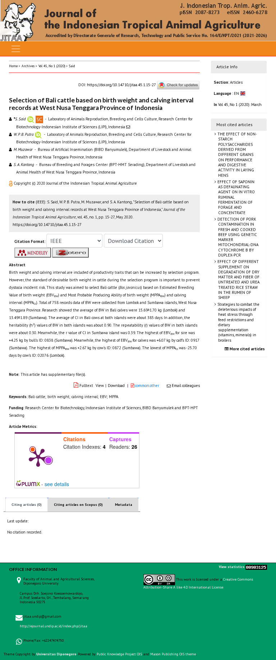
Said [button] (72, 66)
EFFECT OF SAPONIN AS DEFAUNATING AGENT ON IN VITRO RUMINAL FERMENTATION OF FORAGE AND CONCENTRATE (235, 197)
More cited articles (247, 348)
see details (57, 484)
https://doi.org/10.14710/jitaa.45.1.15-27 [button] (47, 224)
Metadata (123, 504)
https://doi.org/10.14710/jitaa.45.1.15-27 (121, 84)
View (100, 385)
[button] (11, 183)
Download (116, 385)
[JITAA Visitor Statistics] (256, 566)
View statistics (231, 566)
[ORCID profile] (30, 118)
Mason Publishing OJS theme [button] (173, 654)
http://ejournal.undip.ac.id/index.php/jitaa (53, 626)
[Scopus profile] (39, 118)
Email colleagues (186, 385)
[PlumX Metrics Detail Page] (38, 457)
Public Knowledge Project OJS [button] (119, 654)
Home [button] (13, 66)
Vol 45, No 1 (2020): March (240, 104)
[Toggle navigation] (16, 49)
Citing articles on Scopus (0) (78, 504)
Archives (28, 66)
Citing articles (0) (27, 504)
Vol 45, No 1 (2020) (51, 66)
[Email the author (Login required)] (128, 126)
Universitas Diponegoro (56, 654)
